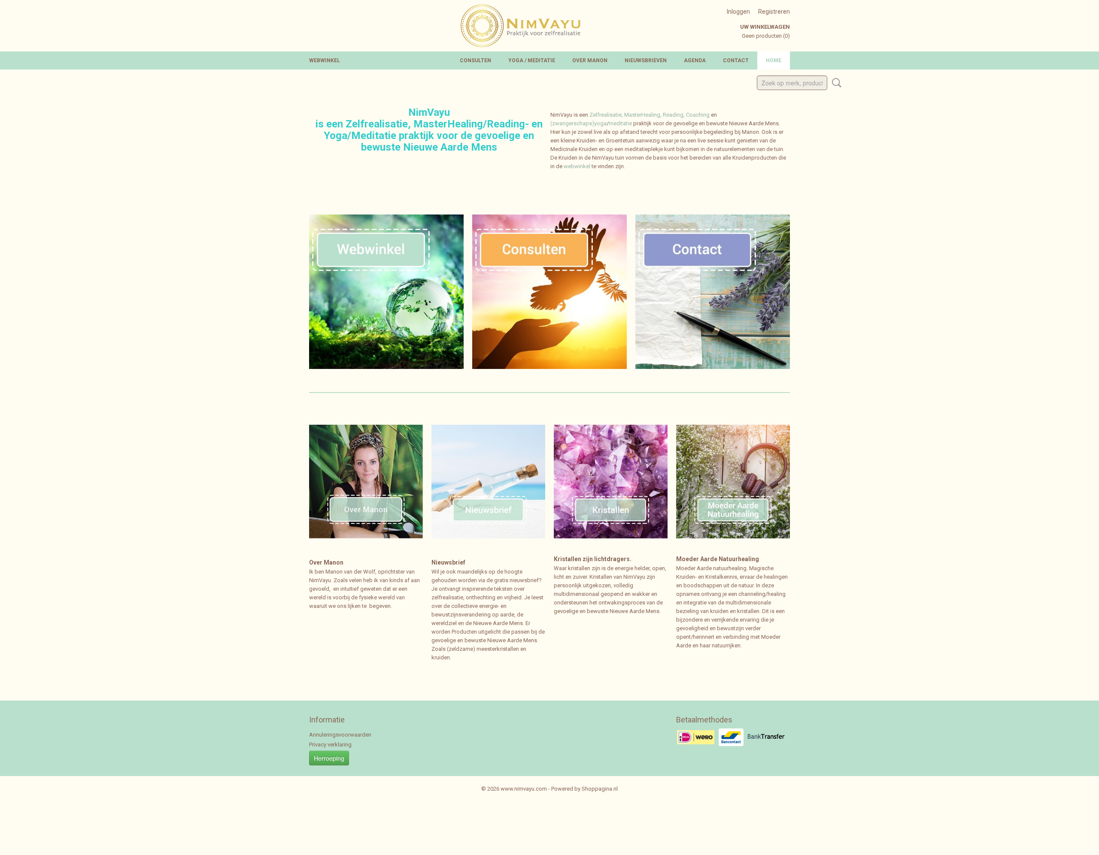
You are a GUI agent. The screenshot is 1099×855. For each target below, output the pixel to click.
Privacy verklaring (330, 744)
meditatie (621, 123)
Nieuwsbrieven (646, 60)
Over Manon (589, 60)
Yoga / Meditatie (531, 60)
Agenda (695, 60)
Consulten (475, 60)
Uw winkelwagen (765, 27)
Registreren (774, 11)
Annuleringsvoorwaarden (340, 734)
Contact (736, 60)
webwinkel (577, 166)
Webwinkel (324, 60)
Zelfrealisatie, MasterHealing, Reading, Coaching (649, 115)
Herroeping (329, 758)
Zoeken (835, 82)
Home (773, 60)
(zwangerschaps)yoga (578, 123)
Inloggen (738, 11)
